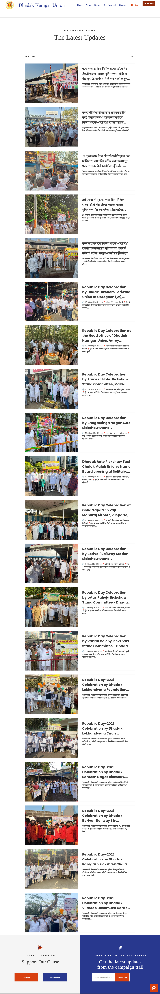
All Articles (30, 56)
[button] (132, 56)
